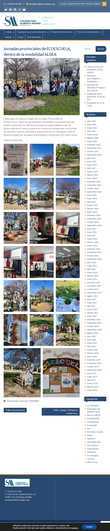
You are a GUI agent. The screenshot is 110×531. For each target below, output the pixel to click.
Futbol (90, 435)
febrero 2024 (92, 208)
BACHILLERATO (94, 415)
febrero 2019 (92, 386)
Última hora (92, 462)
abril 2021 (91, 306)
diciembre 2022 (93, 249)
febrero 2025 (92, 175)
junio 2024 (91, 195)
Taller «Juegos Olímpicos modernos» (65, 412)
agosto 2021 (92, 296)
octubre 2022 (93, 255)
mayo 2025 (92, 165)
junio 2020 (91, 339)
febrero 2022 (92, 276)
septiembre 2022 (94, 259)
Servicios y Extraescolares (88, 32)
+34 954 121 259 (14, 4)
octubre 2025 (93, 151)
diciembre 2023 (93, 215)
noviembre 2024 (94, 185)
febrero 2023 (92, 242)
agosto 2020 (92, 333)
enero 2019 (92, 390)
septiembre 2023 (94, 225)
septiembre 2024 (94, 191)
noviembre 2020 (94, 323)
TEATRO (90, 459)
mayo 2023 (92, 232)
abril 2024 (91, 202)
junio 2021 (91, 299)
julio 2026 (91, 121)
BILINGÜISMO (93, 418)
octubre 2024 (93, 188)
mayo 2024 (92, 198)
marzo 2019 (92, 383)
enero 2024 (92, 212)
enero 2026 (92, 141)
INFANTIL (91, 438)
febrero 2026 (92, 138)
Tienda (20, 37)
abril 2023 (91, 235)
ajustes (75, 528)
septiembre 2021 (94, 292)
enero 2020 (92, 356)
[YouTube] (24, 10)
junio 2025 (91, 161)
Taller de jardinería (15, 410)
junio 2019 (91, 373)
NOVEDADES (34, 401)
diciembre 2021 (93, 282)
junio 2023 (91, 228)
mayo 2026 (92, 128)
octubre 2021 (93, 289)
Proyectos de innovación (62, 32)
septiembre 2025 (94, 154)
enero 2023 (92, 245)
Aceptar (89, 526)
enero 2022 (92, 279)
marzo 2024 (92, 205)
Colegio (9, 32)
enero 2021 (92, 316)
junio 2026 (91, 124)
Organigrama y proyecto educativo (31, 32)
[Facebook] (10, 10)
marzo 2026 (92, 134)
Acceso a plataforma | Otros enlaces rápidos (80, 4)
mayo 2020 (92, 343)
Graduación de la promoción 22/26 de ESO (96, 97)
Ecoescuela (23, 401)
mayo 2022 (92, 265)
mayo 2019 (92, 376)
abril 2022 (91, 269)
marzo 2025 (92, 171)
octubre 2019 (93, 366)
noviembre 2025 (94, 148)
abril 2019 (91, 380)
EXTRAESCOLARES (95, 432)
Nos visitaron (93, 445)
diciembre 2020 (93, 319)
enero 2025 (92, 178)
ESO (89, 428)
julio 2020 (91, 336)
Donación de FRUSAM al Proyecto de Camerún (96, 88)
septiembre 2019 (94, 370)
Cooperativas (12, 401)
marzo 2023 (92, 239)
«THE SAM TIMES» (34, 37)
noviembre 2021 (94, 286)
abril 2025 (91, 168)
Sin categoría (92, 455)
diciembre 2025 (93, 144)
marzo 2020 (92, 349)
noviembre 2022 (94, 252)
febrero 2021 (92, 312)
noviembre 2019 (94, 363)
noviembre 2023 (94, 218)
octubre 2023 (93, 222)
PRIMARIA (91, 452)
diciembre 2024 (93, 181)
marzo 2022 (92, 272)
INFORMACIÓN (93, 442)
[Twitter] (6, 10)
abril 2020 (91, 346)
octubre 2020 (93, 326)
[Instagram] (20, 10)
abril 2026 (91, 131)
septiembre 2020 (94, 329)
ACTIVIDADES (93, 405)
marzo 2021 (92, 309)
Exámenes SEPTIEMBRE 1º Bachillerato (94, 79)
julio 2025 (91, 158)
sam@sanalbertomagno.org (42, 4)
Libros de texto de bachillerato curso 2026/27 (95, 70)
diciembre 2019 (93, 360)
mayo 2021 (92, 302)
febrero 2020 (92, 353)
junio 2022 (91, 262)
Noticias (8, 37)
